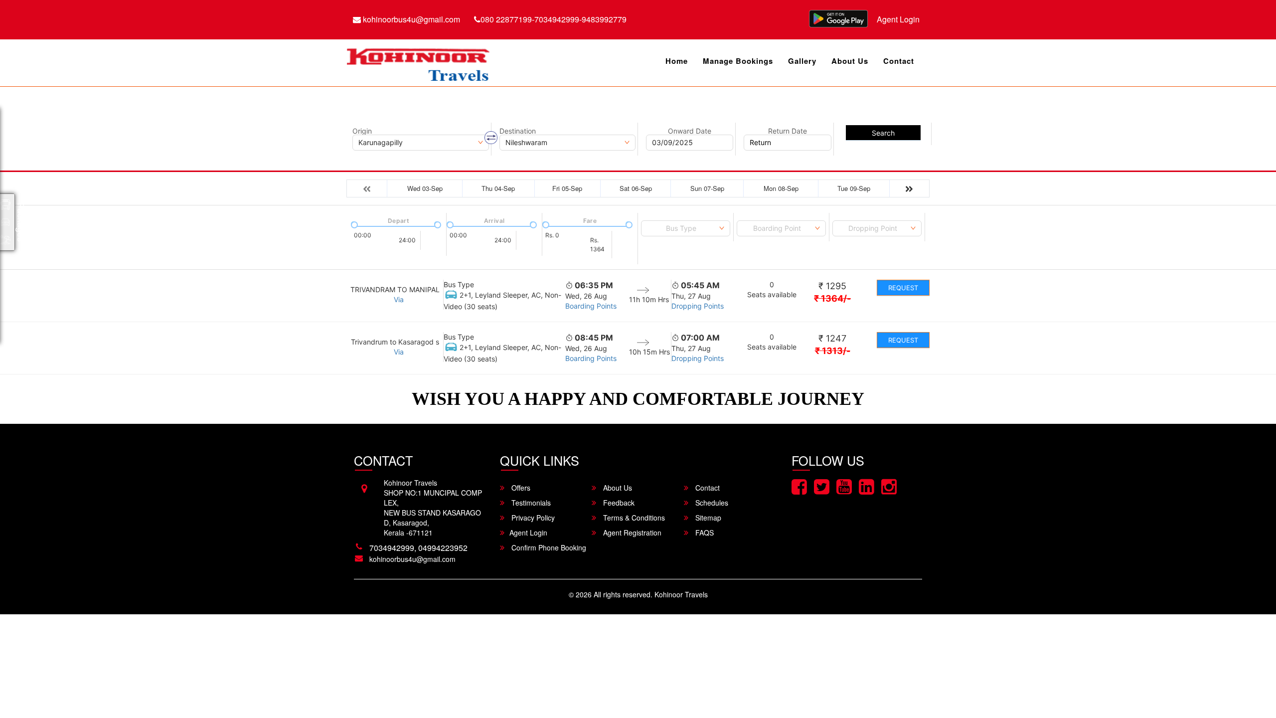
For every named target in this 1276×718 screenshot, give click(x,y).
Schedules (710, 503)
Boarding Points (591, 306)
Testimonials (530, 503)
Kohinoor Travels (681, 594)
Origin (362, 131)
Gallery (802, 60)
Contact (898, 60)
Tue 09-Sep (853, 188)
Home (676, 60)
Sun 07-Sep (707, 188)
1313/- (832, 351)
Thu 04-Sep (498, 188)
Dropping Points (697, 306)
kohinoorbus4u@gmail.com (410, 19)
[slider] (353, 223)
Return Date (787, 131)
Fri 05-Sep (567, 188)
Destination (517, 131)
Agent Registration (631, 533)
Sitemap (707, 518)
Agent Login (898, 19)
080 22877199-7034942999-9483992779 (553, 19)
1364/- (832, 298)
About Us (849, 60)
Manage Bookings (738, 60)
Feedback (618, 503)
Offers (519, 488)
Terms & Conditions (633, 518)
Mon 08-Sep (781, 188)
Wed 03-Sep (425, 188)
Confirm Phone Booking (547, 547)
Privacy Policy (532, 518)
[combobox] (685, 228)
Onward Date (689, 131)
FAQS (703, 533)
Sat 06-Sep (636, 188)
